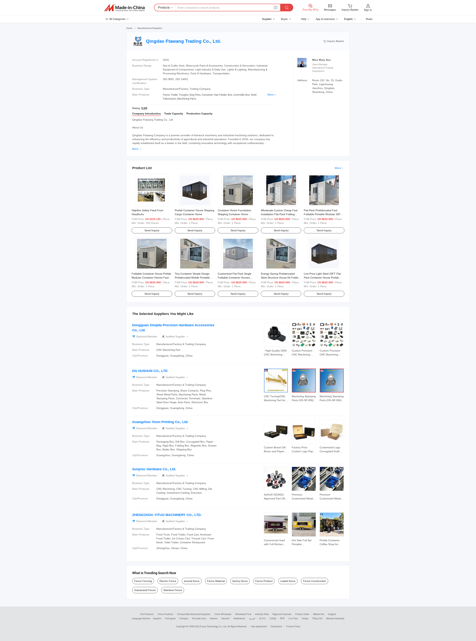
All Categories (117, 18)
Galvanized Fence (145, 590)
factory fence (240, 581)
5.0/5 (144, 108)
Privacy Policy (293, 626)
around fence (192, 581)
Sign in (368, 9)
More (271, 94)
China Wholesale (222, 614)
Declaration (276, 626)
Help (303, 18)
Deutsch (225, 618)
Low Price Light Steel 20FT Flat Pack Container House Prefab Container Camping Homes (322, 277)
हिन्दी (282, 618)
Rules (369, 18)
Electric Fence (168, 581)
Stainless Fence (172, 590)
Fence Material (216, 581)
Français (183, 618)
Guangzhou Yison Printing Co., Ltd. (160, 422)
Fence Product (264, 581)
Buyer (284, 18)
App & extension (325, 18)
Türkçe (305, 618)
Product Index (302, 614)
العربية (252, 618)
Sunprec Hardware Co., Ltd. (154, 469)
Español (157, 618)
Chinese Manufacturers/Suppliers (193, 614)
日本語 (273, 618)
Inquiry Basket (333, 41)
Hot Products (147, 614)
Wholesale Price (243, 614)
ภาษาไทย (293, 618)
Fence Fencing (143, 581)
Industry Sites (262, 614)
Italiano (214, 618)
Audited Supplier (177, 336)
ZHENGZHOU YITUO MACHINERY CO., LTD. (167, 515)
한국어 (262, 618)
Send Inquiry (151, 230)
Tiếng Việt (317, 618)
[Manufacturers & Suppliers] (124, 8)
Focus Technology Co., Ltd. (213, 626)
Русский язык (199, 618)
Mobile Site (318, 614)
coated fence (287, 581)
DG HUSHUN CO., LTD (150, 371)
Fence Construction (314, 581)
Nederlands (239, 618)
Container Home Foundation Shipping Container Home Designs (234, 214)
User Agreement (259, 626)
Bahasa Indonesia (335, 618)
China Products (165, 614)
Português (170, 618)
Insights (332, 614)
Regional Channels (282, 614)
